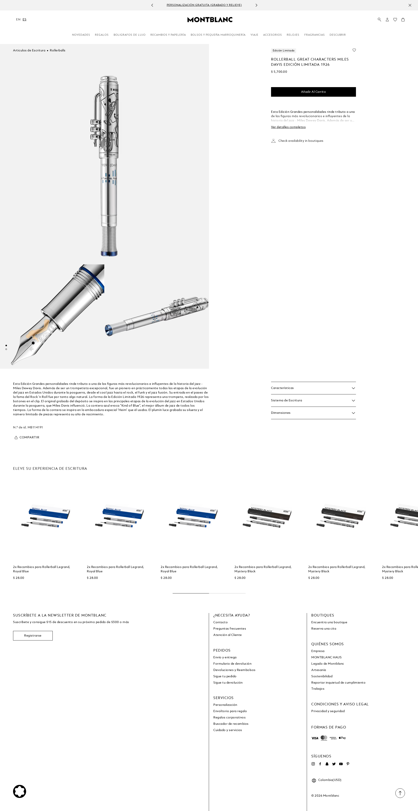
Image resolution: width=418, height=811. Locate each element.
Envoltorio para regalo (230, 711)
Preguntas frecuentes (229, 628)
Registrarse (33, 635)
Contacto (220, 622)
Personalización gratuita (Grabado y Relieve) (204, 5)
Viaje (254, 35)
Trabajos (317, 688)
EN (18, 19)
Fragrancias (314, 35)
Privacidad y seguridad (328, 711)
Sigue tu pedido (225, 676)
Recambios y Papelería (168, 35)
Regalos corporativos (229, 717)
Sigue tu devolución (228, 682)
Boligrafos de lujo (130, 35)
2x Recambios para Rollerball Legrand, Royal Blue (41, 569)
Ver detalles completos (288, 127)
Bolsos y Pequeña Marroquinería (218, 35)
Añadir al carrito (313, 91)
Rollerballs (58, 50)
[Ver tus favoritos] (395, 20)
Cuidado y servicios (227, 730)
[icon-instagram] (313, 764)
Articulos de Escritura (29, 50)
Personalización (225, 704)
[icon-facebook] (320, 764)
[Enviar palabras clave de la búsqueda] (379, 19)
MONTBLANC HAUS (326, 657)
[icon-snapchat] (327, 764)
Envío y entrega (225, 657)
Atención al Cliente (227, 635)
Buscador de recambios (231, 723)
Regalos (102, 35)
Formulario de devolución (232, 663)
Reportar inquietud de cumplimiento (338, 682)
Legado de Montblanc (327, 663)
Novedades (81, 35)
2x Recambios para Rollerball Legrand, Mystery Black (263, 569)
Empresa (318, 651)
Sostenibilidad (321, 676)
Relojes (293, 35)
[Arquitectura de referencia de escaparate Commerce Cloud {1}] (210, 19)
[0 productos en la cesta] (403, 20)
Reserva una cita (323, 628)
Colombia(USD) (330, 780)
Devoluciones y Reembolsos (234, 670)
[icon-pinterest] (348, 764)
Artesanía (318, 670)
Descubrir (338, 35)
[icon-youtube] (341, 764)
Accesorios (272, 35)
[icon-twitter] (334, 764)
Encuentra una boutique (329, 622)
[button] (387, 20)
